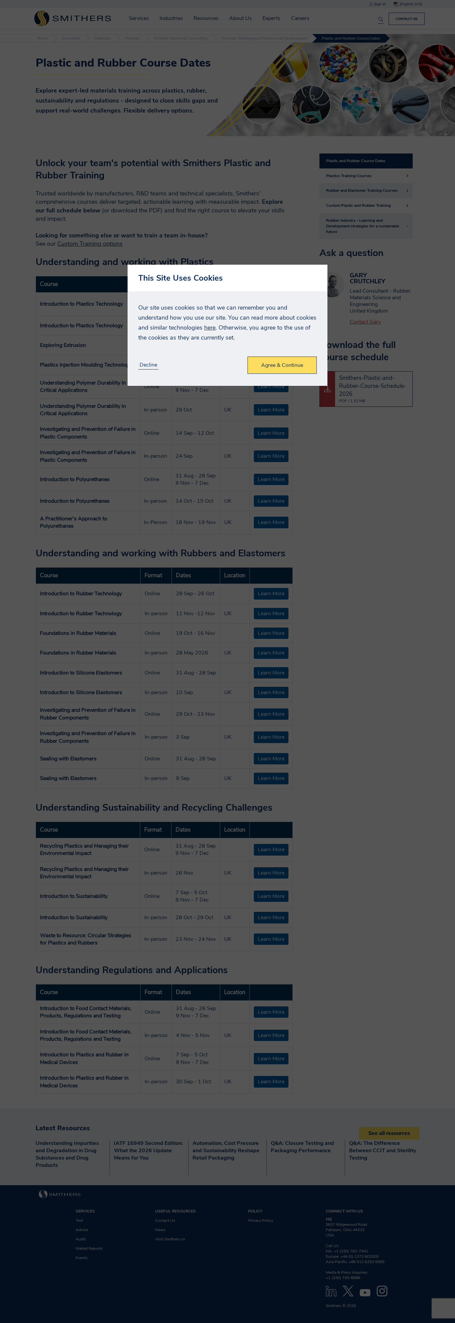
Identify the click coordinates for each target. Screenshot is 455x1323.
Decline (148, 365)
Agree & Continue (282, 365)
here (210, 328)
